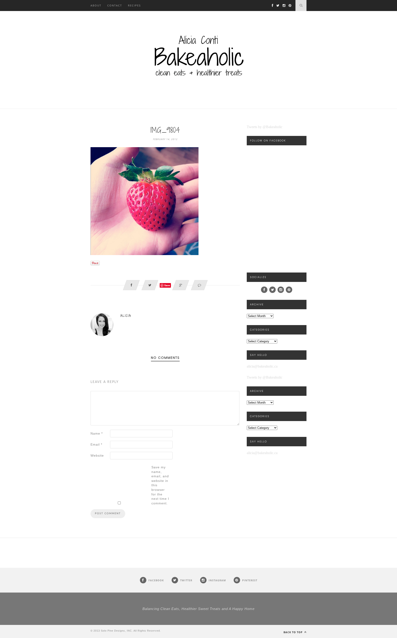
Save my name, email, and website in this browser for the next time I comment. (160, 485)
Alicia (125, 315)
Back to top (293, 632)
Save (167, 285)
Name (97, 433)
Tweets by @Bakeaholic (264, 127)
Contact (114, 5)
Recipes (134, 5)
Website (97, 455)
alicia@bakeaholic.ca (262, 366)
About (96, 5)
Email (96, 444)
